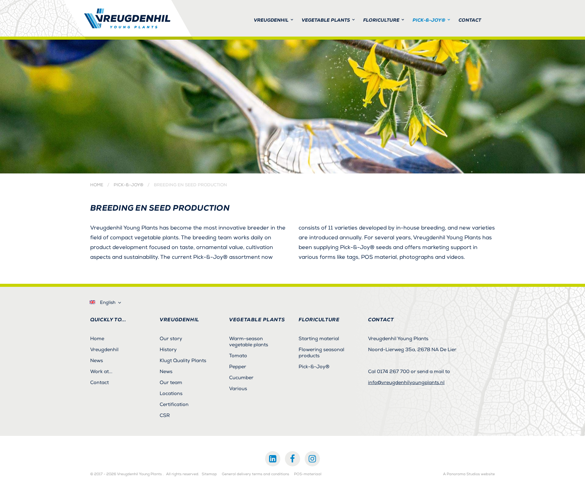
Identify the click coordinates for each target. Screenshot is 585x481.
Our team (171, 382)
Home (96, 185)
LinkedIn (272, 458)
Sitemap (209, 474)
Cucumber (241, 378)
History (168, 350)
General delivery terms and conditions (255, 474)
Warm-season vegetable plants (248, 342)
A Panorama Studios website (469, 474)
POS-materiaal (307, 474)
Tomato (238, 356)
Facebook (292, 458)
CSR (165, 415)
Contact (99, 382)
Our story (171, 339)
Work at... (101, 372)
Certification (174, 404)
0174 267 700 (393, 372)
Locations (171, 393)
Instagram (312, 458)
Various (238, 389)
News (96, 361)
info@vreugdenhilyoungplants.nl (406, 382)
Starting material (319, 339)
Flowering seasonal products (321, 353)
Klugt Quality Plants (183, 361)
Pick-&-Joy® (129, 185)
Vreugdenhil (104, 350)
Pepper (237, 367)
